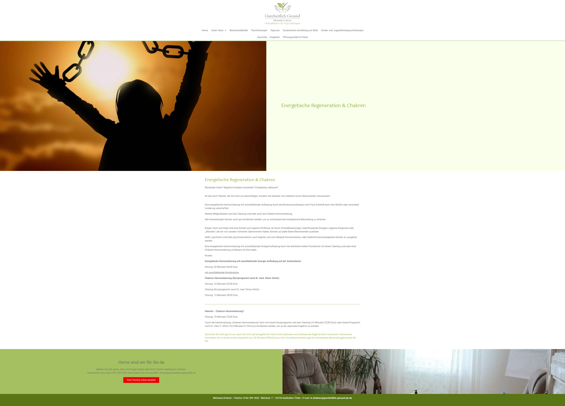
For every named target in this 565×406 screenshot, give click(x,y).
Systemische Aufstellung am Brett (300, 30)
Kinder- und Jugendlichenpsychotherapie (342, 30)
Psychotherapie (259, 30)
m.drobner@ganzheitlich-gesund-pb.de (331, 398)
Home (205, 30)
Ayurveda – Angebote (268, 37)
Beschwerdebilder (239, 30)
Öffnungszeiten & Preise (295, 37)
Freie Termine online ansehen (141, 380)
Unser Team (217, 30)
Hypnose (275, 30)
